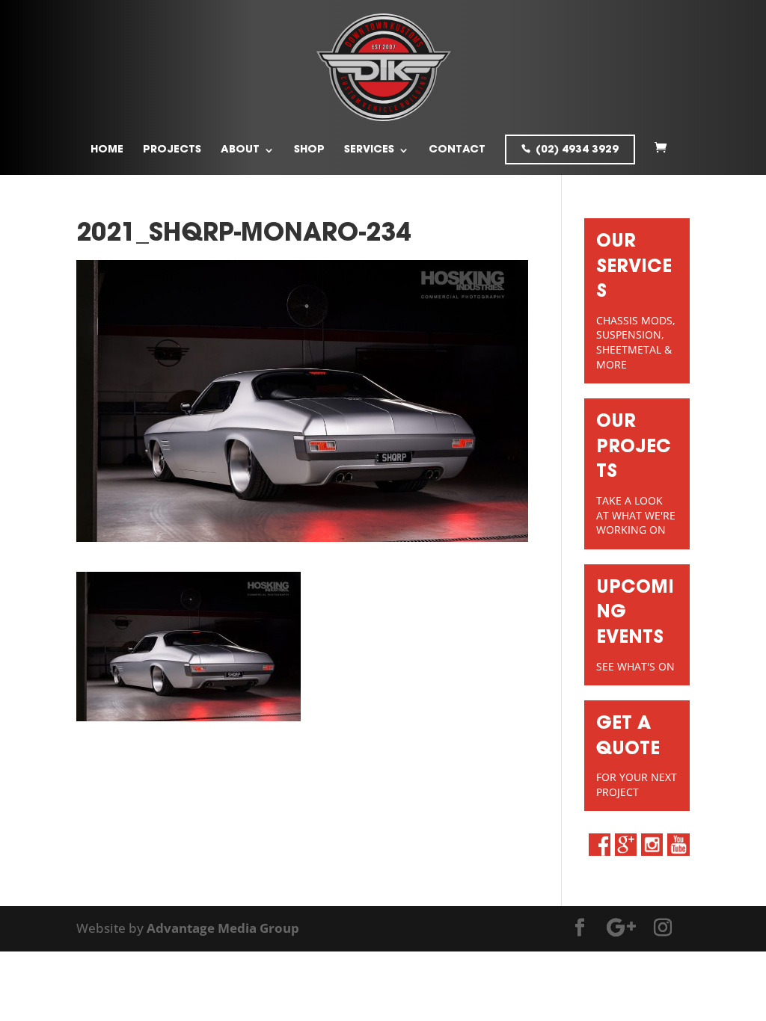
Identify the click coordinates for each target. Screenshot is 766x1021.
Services (369, 150)
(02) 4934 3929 (577, 150)
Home (107, 150)
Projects (172, 150)
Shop (309, 150)
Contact (457, 150)
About (240, 150)
